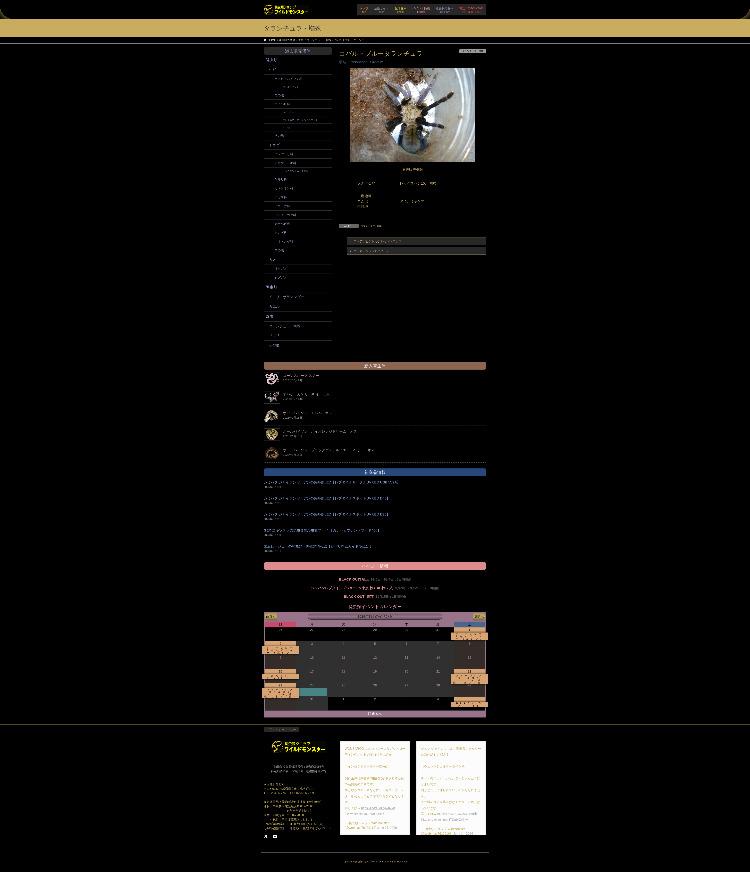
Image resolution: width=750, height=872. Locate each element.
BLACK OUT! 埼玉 (354, 579)
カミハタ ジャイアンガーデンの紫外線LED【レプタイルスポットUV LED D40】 (327, 498)
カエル (274, 306)
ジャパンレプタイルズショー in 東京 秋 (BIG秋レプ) (352, 588)
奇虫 (269, 316)
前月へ (270, 616)
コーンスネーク (291, 112)
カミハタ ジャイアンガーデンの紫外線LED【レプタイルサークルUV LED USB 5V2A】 (332, 482)
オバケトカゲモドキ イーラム (306, 394)
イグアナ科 (282, 206)
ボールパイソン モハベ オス (307, 413)
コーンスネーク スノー (301, 376)
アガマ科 (280, 197)
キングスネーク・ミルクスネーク (300, 120)
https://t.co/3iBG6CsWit (453, 814)
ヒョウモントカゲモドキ (295, 171)
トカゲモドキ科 (285, 163)
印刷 (375, 713)
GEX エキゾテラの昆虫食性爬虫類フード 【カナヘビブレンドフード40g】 (322, 530)
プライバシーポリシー (281, 729)
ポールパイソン (291, 87)
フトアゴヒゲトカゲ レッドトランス (378, 241)
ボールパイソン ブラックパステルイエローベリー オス (328, 450)
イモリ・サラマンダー (286, 297)
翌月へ (479, 616)
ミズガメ (280, 277)
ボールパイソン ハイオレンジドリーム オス (320, 431)
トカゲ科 (280, 232)
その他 (279, 95)
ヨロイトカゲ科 (285, 215)
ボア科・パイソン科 (288, 78)
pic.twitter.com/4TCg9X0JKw (448, 819)
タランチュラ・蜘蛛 (371, 225)
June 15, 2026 (387, 827)
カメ (272, 260)
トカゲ (274, 145)
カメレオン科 (283, 188)
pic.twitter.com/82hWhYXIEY (364, 814)
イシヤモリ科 (283, 154)
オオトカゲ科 (283, 241)
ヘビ (272, 69)
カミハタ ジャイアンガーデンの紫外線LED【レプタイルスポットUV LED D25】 (327, 514)
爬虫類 (271, 60)
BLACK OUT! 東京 (359, 597)
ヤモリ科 (280, 179)
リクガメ (280, 268)
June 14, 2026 (463, 833)
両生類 (271, 287)
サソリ (274, 336)
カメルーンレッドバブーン (371, 251)
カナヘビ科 (282, 223)
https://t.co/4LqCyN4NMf (378, 808)
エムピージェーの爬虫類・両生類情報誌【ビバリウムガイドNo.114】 (318, 546)
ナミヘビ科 (282, 104)
